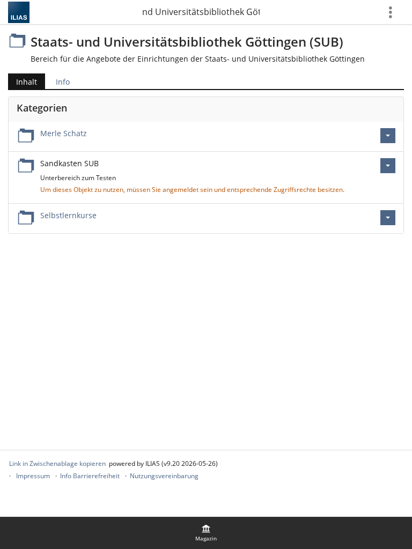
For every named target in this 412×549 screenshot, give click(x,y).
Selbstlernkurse (68, 215)
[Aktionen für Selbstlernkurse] (387, 217)
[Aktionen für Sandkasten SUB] (387, 165)
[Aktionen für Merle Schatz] (387, 135)
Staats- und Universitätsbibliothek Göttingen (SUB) (201, 12)
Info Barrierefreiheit (90, 475)
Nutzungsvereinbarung (164, 475)
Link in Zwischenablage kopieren (57, 463)
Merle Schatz (63, 133)
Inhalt (22, 83)
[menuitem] (206, 533)
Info (63, 82)
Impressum (33, 475)
